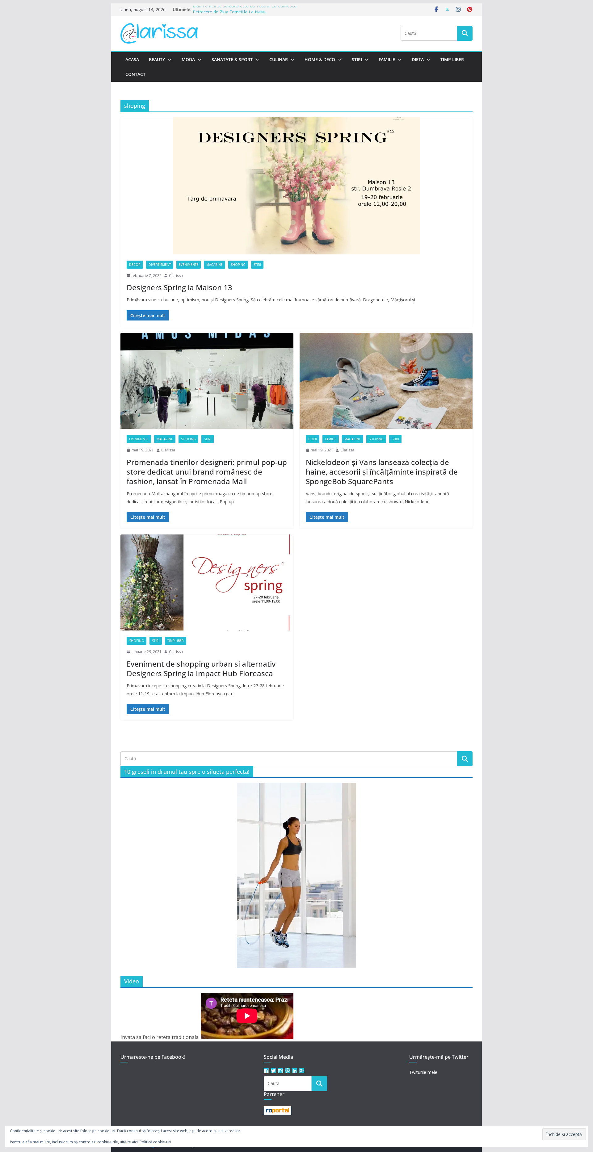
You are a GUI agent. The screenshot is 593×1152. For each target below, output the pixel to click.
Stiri (357, 59)
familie (330, 439)
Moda (188, 59)
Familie (387, 59)
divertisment (160, 264)
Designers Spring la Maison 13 (179, 287)
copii (312, 439)
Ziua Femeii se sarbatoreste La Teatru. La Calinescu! (245, 9)
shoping (238, 264)
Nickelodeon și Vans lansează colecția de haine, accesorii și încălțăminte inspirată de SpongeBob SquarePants (382, 471)
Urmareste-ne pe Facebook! (152, 1057)
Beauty (157, 59)
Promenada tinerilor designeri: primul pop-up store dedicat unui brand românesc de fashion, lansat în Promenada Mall (207, 471)
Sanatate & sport (232, 59)
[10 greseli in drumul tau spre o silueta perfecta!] (296, 875)
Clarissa (176, 275)
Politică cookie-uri (155, 1142)
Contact (135, 74)
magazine (214, 264)
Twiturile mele (423, 1072)
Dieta (418, 59)
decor (135, 264)
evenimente (188, 264)
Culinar (278, 59)
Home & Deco (320, 59)
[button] (168, 59)
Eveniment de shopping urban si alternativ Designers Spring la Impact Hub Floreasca (201, 668)
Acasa (132, 59)
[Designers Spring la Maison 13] (296, 185)
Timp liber (452, 59)
